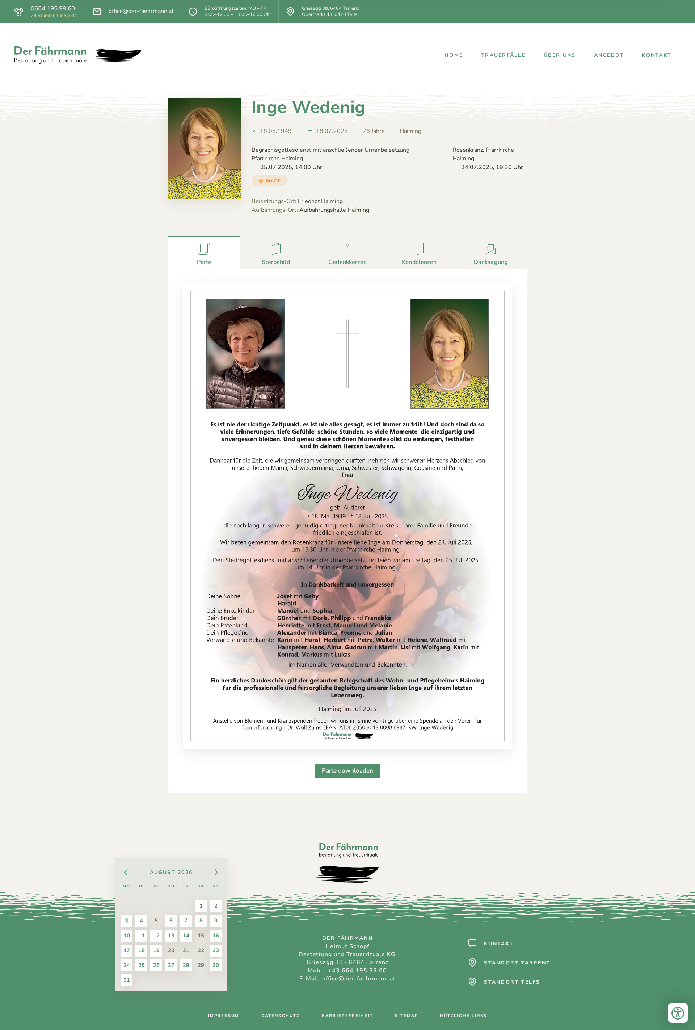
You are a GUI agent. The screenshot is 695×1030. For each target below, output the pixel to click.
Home (454, 55)
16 (215, 935)
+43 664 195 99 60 (357, 971)
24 (126, 965)
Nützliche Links (463, 1015)
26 (156, 965)
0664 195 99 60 (53, 9)
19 (156, 950)
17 (126, 950)
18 (141, 950)
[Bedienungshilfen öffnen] (678, 1013)
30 (215, 965)
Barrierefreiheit (347, 1015)
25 (141, 965)
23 (215, 950)
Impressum (224, 1015)
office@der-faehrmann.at (141, 11)
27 (171, 965)
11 (141, 935)
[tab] (204, 252)
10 (126, 935)
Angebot (609, 55)
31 (126, 980)
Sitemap (406, 1015)
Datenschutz (280, 1015)
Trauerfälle (503, 55)
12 (156, 935)
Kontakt (656, 55)
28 (186, 965)
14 (186, 935)
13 (171, 935)
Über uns (560, 55)
